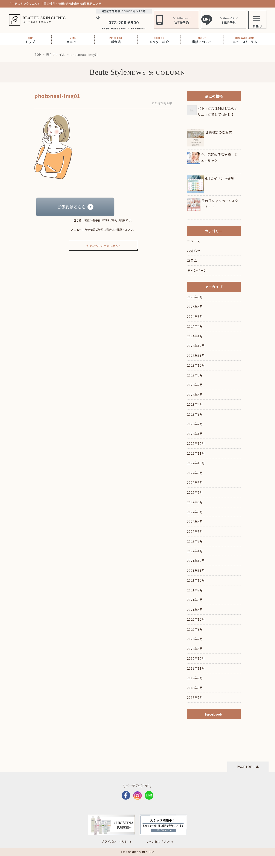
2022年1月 (195, 551)
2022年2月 (195, 541)
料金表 (116, 40)
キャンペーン (197, 270)
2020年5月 (195, 648)
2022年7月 (195, 492)
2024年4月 (195, 326)
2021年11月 (196, 570)
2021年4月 (195, 609)
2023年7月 (195, 384)
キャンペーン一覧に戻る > (103, 246)
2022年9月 (195, 473)
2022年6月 (195, 502)
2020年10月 (196, 619)
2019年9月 (195, 678)
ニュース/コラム (245, 40)
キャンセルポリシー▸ (160, 841)
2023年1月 (195, 433)
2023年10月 (196, 365)
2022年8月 (195, 482)
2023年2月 (195, 424)
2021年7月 (195, 590)
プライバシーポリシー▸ (116, 841)
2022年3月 (195, 531)
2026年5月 (195, 297)
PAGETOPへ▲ (248, 766)
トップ (30, 40)
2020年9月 (195, 629)
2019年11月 (196, 668)
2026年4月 (195, 306)
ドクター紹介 (159, 40)
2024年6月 (195, 316)
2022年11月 (196, 453)
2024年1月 (195, 336)
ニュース (193, 241)
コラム (192, 260)
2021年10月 (196, 580)
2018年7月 (195, 697)
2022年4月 (195, 521)
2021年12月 (196, 560)
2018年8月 (195, 687)
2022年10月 (196, 463)
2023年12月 (196, 345)
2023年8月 (195, 375)
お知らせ (193, 250)
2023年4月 (195, 404)
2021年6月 (195, 599)
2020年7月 (195, 639)
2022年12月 (196, 443)
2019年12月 (196, 658)
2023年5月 (195, 394)
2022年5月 (195, 512)
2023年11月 (196, 355)
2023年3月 (195, 414)
